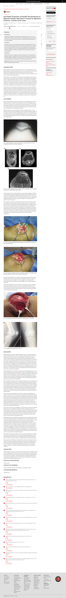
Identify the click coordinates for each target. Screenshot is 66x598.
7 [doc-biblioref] (25, 373)
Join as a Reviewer (49, 63)
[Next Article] (41, 28)
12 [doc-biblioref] (36, 373)
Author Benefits (16, 579)
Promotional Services (49, 75)
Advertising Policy (49, 72)
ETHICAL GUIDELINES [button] (28, 3)
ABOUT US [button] (21, 3)
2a (9, 116)
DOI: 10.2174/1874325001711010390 (34, 26)
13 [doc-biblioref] (19, 382)
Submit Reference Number (51, 54)
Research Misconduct (36, 588)
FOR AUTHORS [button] (46, 3)
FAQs (4, 580)
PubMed (7, 483)
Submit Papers (51, 12)
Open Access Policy (6, 581)
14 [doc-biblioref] (18, 405)
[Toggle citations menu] (9, 484)
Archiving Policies (16, 576)
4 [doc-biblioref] (35, 361)
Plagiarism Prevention (37, 582)
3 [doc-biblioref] (25, 398)
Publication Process (26, 587)
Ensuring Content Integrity (27, 580)
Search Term (48, 27)
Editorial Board (6, 579)
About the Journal (6, 576)
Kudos (47, 73)
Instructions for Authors (17, 587)
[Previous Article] (39, 28)
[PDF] (9, 28)
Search (54, 41)
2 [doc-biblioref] (18, 75)
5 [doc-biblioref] (32, 401)
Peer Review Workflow (27, 586)
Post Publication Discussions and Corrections (36, 585)
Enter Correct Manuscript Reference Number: (51, 48)
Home (17, 3)
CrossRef (7, 492)
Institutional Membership (17, 586)
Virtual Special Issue (26, 585)
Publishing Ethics (36, 587)
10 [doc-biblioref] (18, 368)
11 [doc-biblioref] (7, 373)
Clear (50, 41)
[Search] (62, 1)
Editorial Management (27, 577)
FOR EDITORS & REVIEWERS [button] (37, 3)
